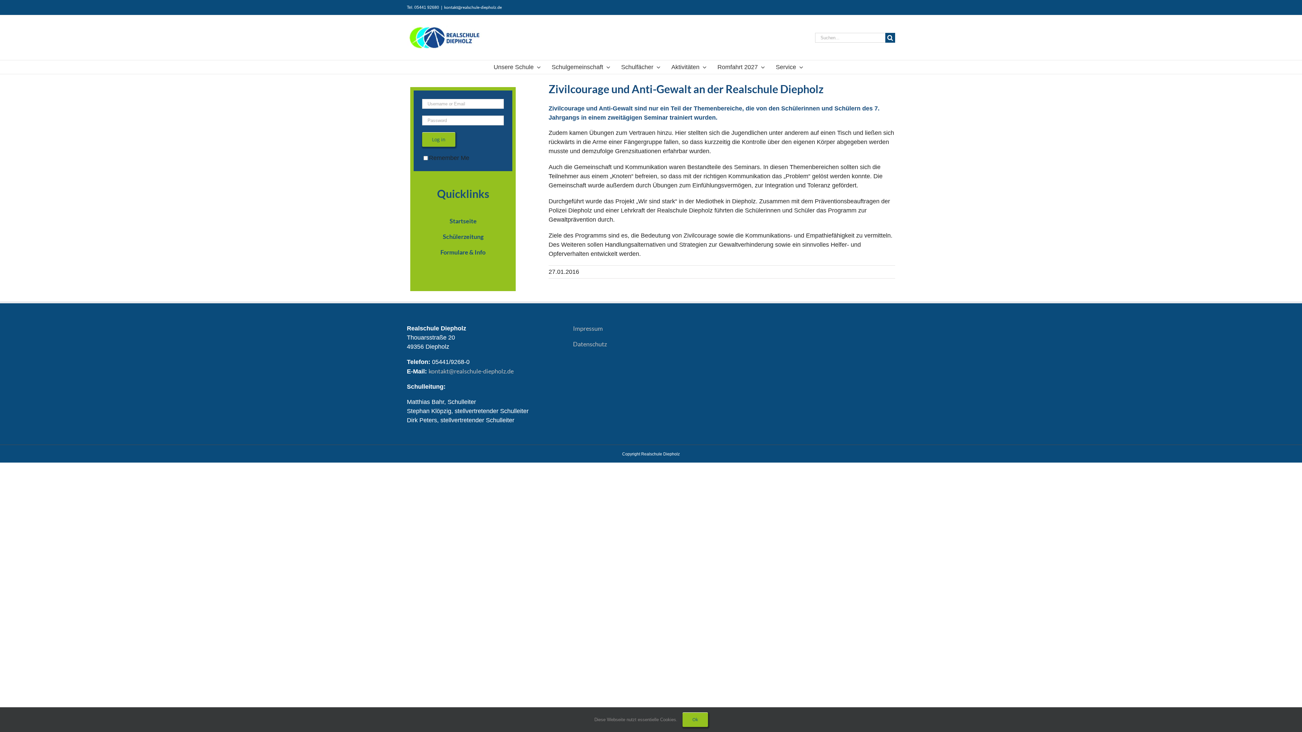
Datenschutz (590, 344)
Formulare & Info (463, 252)
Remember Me (449, 158)
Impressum (588, 328)
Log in (439, 139)
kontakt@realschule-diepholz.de (473, 7)
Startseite (463, 221)
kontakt (471, 371)
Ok (695, 719)
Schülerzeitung (463, 236)
